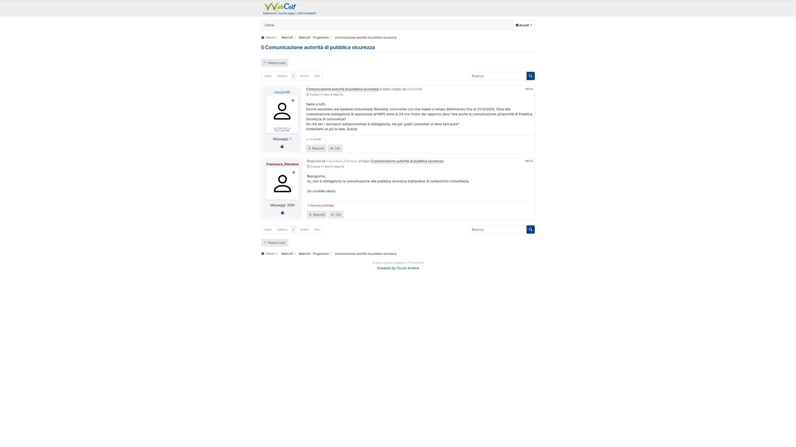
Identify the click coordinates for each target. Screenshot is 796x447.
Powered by (386, 268)
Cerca (269, 25)
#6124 (529, 88)
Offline (293, 100)
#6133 (529, 160)
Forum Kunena (408, 268)
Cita (337, 148)
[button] (524, 25)
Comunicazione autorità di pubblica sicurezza (342, 89)
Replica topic (277, 63)
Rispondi (317, 148)
